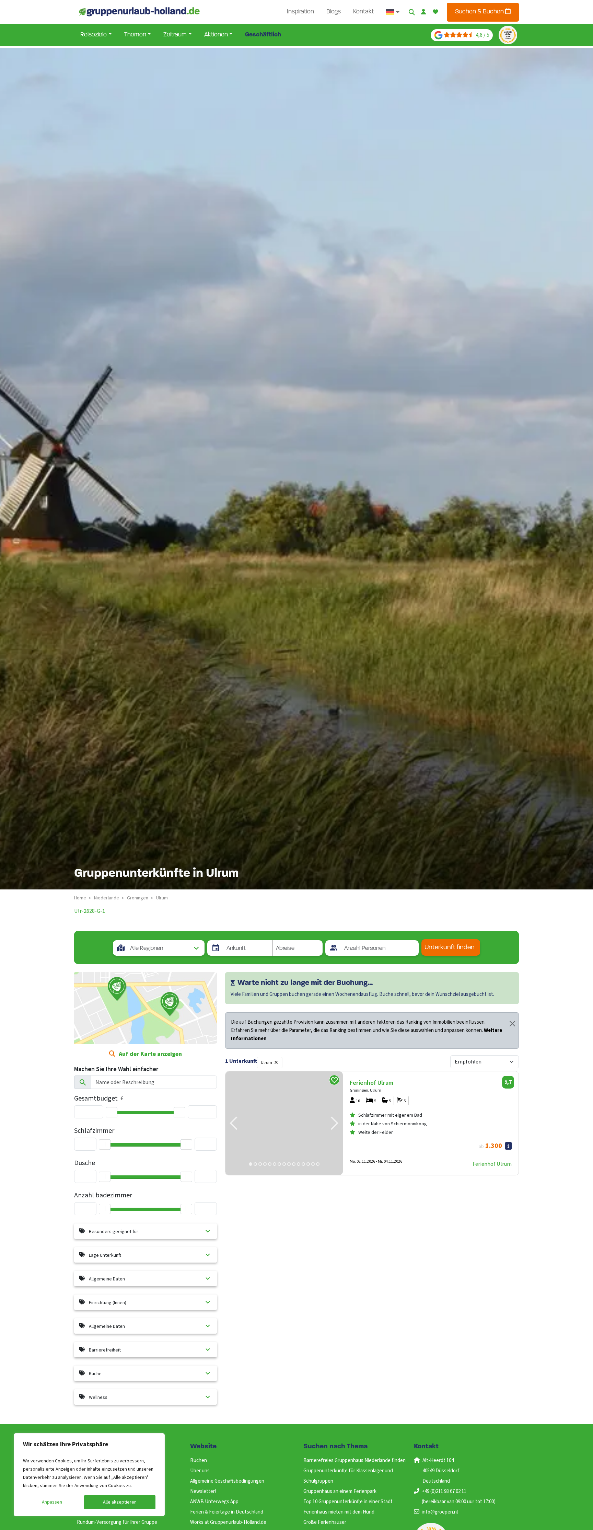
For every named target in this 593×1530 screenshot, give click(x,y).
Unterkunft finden (450, 947)
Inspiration (300, 12)
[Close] (512, 1023)
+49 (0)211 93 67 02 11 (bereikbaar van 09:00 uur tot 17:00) (459, 1496)
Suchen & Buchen (480, 12)
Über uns (200, 1470)
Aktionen (216, 35)
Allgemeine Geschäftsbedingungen (227, 1481)
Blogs (333, 12)
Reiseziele (93, 35)
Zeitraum (175, 35)
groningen (137, 898)
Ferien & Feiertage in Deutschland (226, 1512)
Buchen (198, 1460)
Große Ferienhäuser (324, 1522)
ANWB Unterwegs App (214, 1501)
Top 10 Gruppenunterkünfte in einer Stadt (348, 1501)
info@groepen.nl (440, 1512)
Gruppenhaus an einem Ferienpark (339, 1491)
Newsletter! (203, 1491)
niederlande (106, 898)
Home (80, 898)
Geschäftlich (263, 35)
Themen (135, 35)
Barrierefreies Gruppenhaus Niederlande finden (354, 1460)
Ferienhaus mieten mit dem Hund (338, 1512)
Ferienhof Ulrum (492, 1164)
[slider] (111, 1112)
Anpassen (52, 1502)
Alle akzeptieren (120, 1502)
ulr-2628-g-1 (89, 911)
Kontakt (363, 12)
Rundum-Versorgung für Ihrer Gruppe (117, 1522)
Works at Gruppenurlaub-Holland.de (228, 1522)
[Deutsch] (393, 12)
